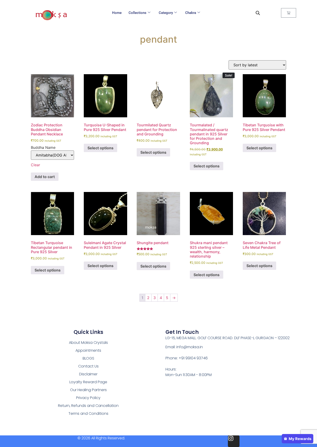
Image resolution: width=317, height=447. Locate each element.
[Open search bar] (258, 13)
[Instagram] (233, 441)
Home (117, 13)
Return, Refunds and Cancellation (88, 405)
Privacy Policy (88, 397)
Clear (35, 165)
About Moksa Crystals (88, 342)
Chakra (190, 13)
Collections (137, 13)
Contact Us (88, 366)
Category (166, 13)
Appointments (88, 350)
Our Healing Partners (88, 390)
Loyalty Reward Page (88, 382)
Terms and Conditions (88, 413)
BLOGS (88, 358)
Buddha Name (43, 147)
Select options (100, 148)
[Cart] (288, 13)
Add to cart (45, 176)
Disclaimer (88, 374)
